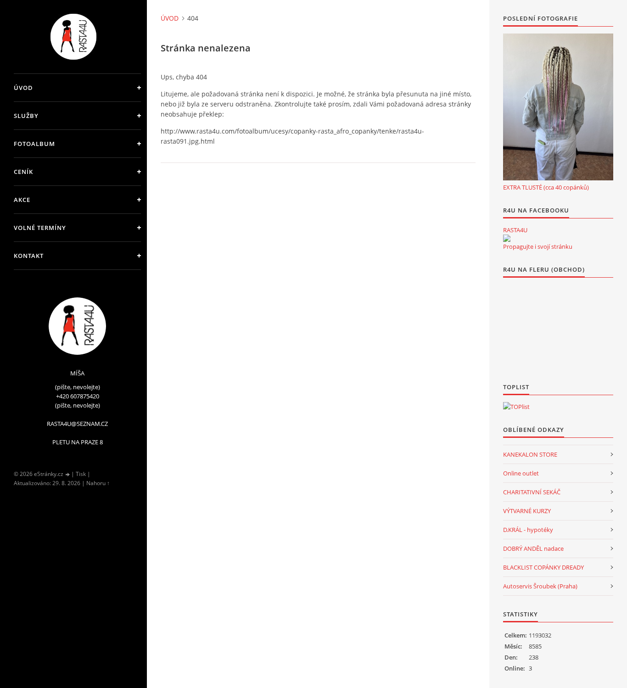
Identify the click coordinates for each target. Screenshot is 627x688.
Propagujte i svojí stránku (537, 246)
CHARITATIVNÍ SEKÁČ (531, 492)
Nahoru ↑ (98, 483)
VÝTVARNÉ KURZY (527, 511)
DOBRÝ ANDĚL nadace (533, 548)
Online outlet (521, 473)
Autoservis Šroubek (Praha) (540, 586)
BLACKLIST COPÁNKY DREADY (543, 567)
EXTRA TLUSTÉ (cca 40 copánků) (546, 187)
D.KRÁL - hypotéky (528, 530)
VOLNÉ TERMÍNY (40, 228)
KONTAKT (29, 256)
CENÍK (23, 172)
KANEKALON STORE (530, 454)
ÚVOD (23, 88)
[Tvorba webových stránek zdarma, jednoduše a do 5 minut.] (68, 474)
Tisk (81, 474)
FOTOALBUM (34, 144)
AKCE (22, 200)
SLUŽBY (26, 116)
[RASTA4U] (506, 238)
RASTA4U (515, 230)
